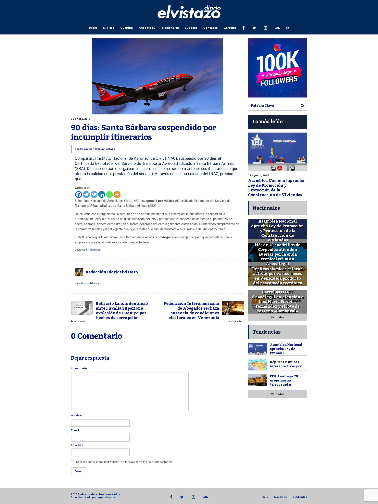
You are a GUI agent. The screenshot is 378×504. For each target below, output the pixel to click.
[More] (117, 194)
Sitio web (77, 445)
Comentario (79, 368)
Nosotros (280, 497)
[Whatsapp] (109, 194)
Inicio (93, 28)
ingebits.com (106, 497)
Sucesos (191, 28)
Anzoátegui (147, 28)
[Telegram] (86, 194)
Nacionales (170, 28)
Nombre (76, 415)
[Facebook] (78, 194)
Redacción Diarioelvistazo (97, 149)
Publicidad (300, 497)
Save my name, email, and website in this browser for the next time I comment (124, 461)
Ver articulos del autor (87, 283)
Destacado (81, 249)
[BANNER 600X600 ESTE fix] (277, 67)
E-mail (75, 430)
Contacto (210, 28)
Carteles (230, 28)
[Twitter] (94, 194)
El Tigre (108, 28)
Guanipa (126, 28)
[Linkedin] (101, 194)
